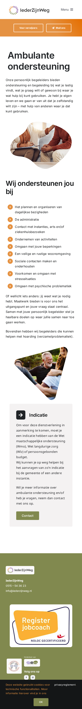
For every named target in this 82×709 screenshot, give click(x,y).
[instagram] (33, 677)
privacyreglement (65, 684)
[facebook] (26, 677)
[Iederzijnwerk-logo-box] (32, 660)
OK (41, 701)
